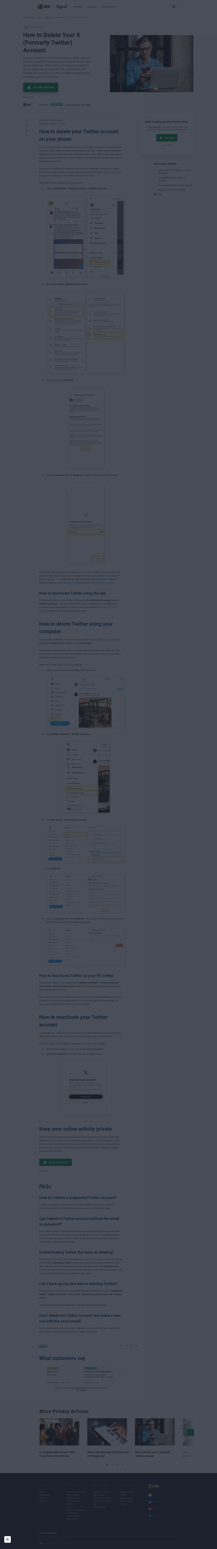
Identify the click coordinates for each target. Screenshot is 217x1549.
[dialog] (108, 774)
